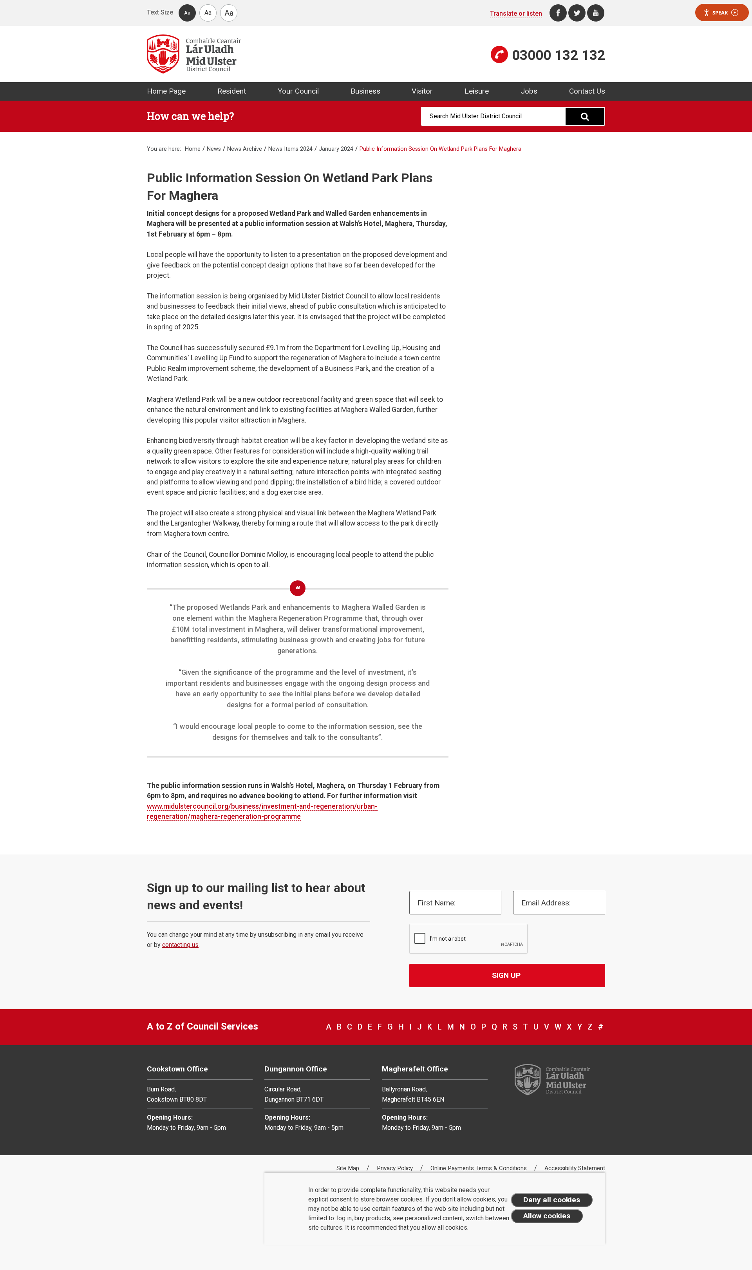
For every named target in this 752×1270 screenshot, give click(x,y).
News (214, 149)
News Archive (244, 149)
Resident (231, 91)
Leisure (477, 91)
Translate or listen (516, 13)
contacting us (180, 944)
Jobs (529, 91)
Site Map (348, 1168)
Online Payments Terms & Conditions (479, 1168)
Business (365, 91)
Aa (187, 13)
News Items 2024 (290, 149)
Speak (720, 12)
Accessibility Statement (574, 1168)
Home (193, 149)
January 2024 (336, 149)
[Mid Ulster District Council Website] (258, 54)
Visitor (422, 91)
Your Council (298, 91)
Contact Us (587, 91)
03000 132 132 (558, 55)
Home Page (166, 91)
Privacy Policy (395, 1168)
